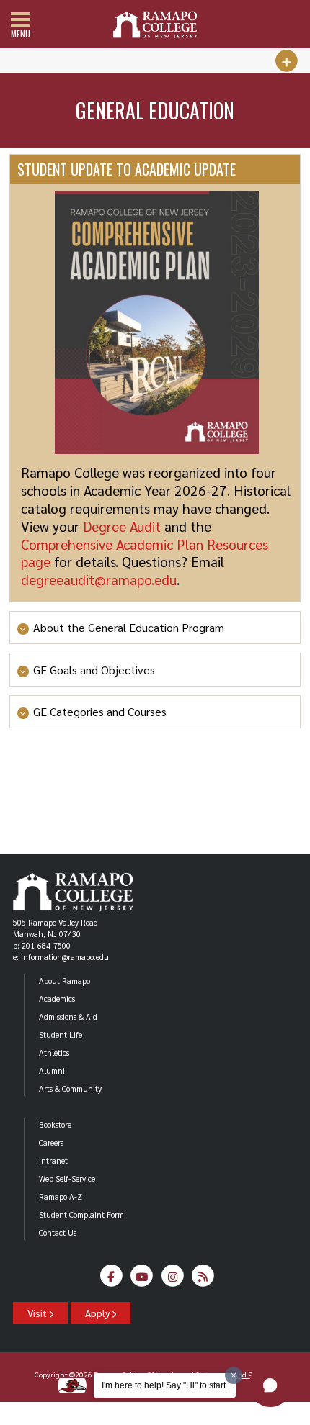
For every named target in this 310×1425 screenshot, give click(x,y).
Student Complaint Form (81, 1214)
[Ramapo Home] (155, 25)
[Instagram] (173, 1280)
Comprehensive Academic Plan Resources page (144, 553)
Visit (38, 1312)
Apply (98, 1312)
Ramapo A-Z (60, 1196)
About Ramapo (64, 980)
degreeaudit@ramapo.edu (99, 579)
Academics (57, 998)
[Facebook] (111, 1280)
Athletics (54, 1052)
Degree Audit (122, 526)
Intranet (53, 1160)
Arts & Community (70, 1088)
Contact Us (57, 1232)
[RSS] (204, 1280)
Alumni (52, 1070)
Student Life (60, 1034)
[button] (270, 1385)
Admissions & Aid (68, 1016)
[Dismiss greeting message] (233, 1375)
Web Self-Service (67, 1178)
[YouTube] (142, 1280)
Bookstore (55, 1124)
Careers (51, 1142)
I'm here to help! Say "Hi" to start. (165, 1385)
